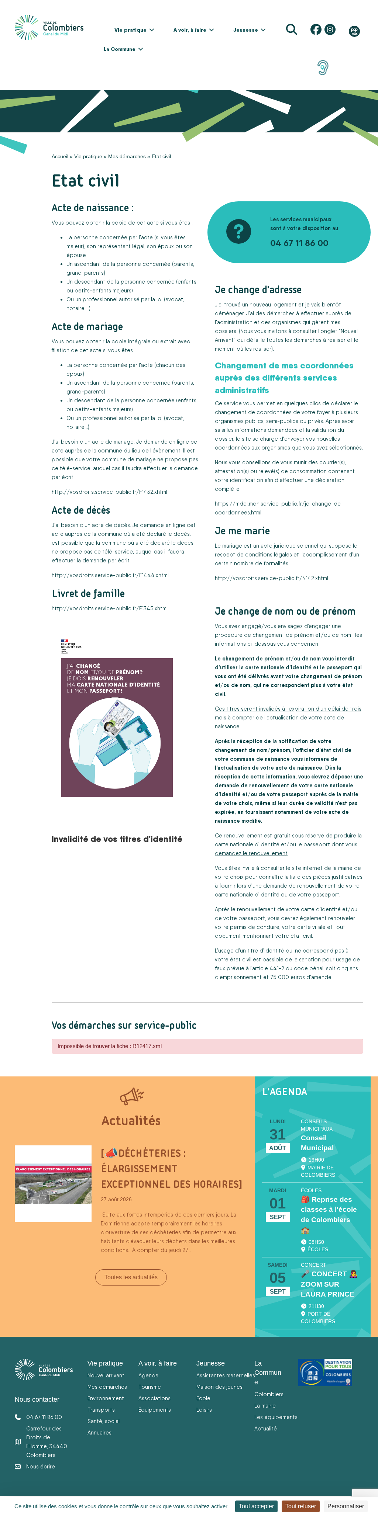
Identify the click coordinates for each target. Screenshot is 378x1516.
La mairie (265, 1405)
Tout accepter (256, 1506)
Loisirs (204, 1409)
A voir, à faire (189, 30)
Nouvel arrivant (105, 1375)
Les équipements (276, 1417)
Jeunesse (245, 30)
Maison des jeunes (219, 1387)
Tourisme (149, 1387)
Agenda (148, 1375)
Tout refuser (300, 1506)
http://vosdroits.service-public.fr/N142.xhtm (271, 578)
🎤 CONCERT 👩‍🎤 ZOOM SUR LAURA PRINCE (329, 1284)
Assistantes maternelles (225, 1375)
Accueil (60, 156)
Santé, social (103, 1421)
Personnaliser (345, 1506)
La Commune (119, 49)
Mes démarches (127, 156)
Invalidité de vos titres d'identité (117, 838)
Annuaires (99, 1432)
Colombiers (269, 1394)
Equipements (154, 1409)
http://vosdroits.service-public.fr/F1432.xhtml (109, 492)
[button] (152, 29)
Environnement (105, 1398)
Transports (101, 1409)
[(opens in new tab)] (323, 67)
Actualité (265, 1428)
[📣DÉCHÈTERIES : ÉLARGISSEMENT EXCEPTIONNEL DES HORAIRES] (171, 1169)
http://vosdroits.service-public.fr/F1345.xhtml (110, 608)
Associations (154, 1398)
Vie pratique (130, 30)
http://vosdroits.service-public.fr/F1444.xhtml (110, 575)
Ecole (203, 1398)
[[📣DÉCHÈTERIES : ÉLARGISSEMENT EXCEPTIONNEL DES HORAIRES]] (53, 1183)
